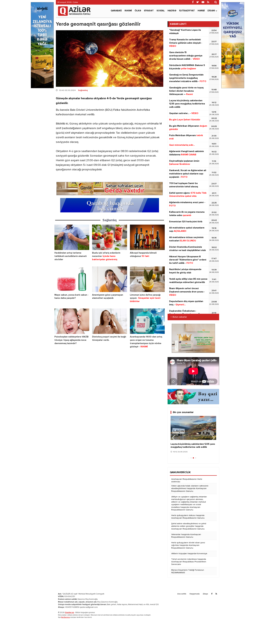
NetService (65, 617)
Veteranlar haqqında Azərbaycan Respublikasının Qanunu (186, 535)
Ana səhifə (181, 594)
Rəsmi (128, 11)
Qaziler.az (69, 613)
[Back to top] (267, 622)
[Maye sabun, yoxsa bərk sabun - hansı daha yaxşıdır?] (71, 279)
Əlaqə (205, 594)
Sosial (161, 11)
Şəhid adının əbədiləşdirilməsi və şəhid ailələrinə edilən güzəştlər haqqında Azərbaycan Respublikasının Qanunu (188, 526)
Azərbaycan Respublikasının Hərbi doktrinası (186, 480)
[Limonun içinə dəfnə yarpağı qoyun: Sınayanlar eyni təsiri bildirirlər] (147, 279)
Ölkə (138, 11)
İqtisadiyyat (187, 11)
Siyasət (149, 11)
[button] (213, 438)
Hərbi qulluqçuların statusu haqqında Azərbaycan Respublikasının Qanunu (188, 516)
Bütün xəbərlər (180, 317)
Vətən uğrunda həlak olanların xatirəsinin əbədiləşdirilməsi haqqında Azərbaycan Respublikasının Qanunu (189, 488)
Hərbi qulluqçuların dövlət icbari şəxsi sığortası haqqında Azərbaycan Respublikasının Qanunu (188, 545)
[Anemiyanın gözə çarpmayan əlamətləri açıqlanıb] (109, 279)
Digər (211, 11)
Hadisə (172, 11)
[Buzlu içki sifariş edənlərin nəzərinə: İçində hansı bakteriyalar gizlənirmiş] (109, 237)
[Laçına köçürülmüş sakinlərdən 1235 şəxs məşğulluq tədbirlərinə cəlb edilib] (193, 428)
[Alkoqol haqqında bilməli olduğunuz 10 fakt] (147, 237)
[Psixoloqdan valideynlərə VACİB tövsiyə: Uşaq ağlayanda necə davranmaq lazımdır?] (71, 321)
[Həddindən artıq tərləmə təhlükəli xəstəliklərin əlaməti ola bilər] (71, 237)
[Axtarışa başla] (215, 2)
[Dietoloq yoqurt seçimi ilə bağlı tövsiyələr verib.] (109, 321)
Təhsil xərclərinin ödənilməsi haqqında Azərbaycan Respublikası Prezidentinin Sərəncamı (188, 561)
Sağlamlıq (83, 90)
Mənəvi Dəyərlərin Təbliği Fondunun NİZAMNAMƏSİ (187, 571)
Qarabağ (116, 11)
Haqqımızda (194, 594)
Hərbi (201, 11)
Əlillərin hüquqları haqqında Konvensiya (189, 554)
